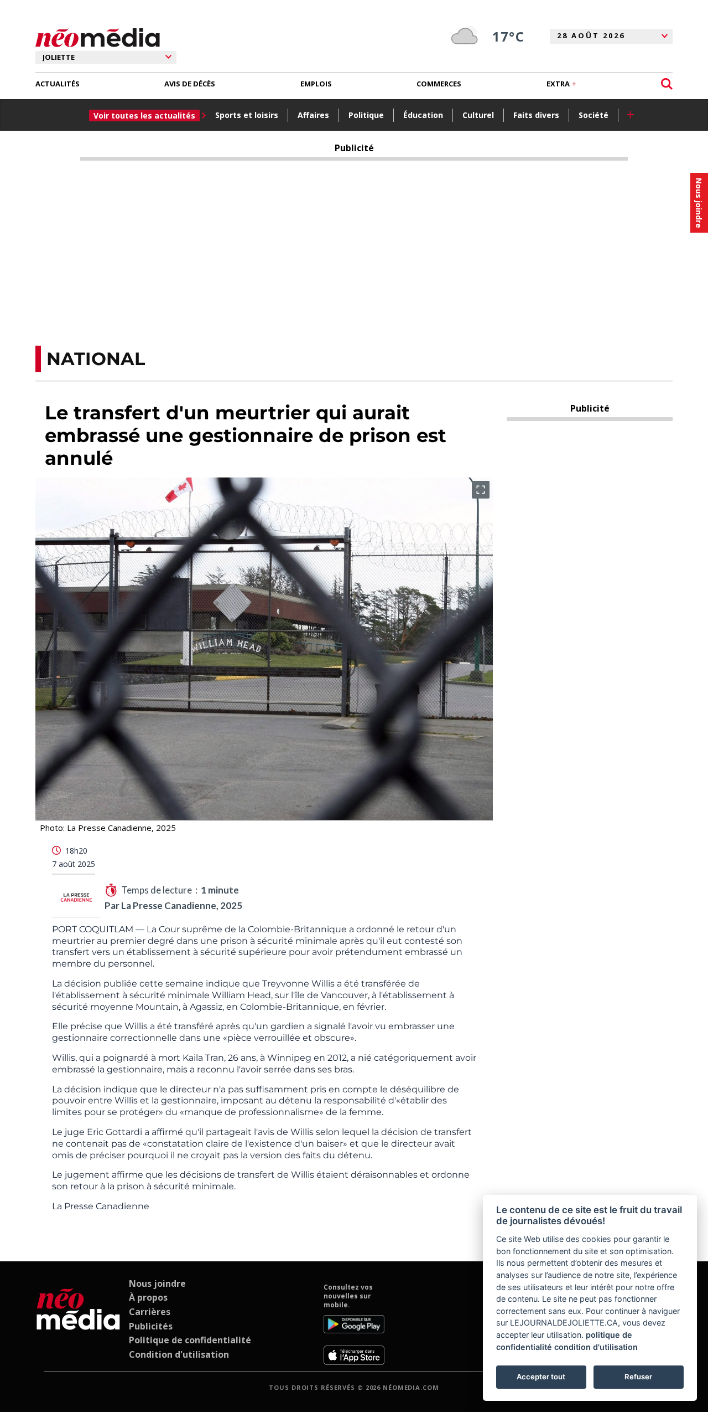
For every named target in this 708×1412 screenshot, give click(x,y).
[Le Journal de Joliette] (78, 1324)
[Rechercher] (667, 84)
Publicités (151, 1326)
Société (593, 115)
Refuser (638, 1376)
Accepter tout (541, 1376)
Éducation (423, 115)
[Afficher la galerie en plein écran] (480, 489)
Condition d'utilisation (179, 1354)
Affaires (313, 115)
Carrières (149, 1312)
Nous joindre (157, 1283)
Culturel (478, 115)
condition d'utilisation (596, 1347)
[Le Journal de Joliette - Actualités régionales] (97, 38)
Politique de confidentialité (190, 1340)
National (95, 358)
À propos (148, 1297)
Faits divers (536, 115)
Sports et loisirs (246, 115)
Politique (366, 115)
